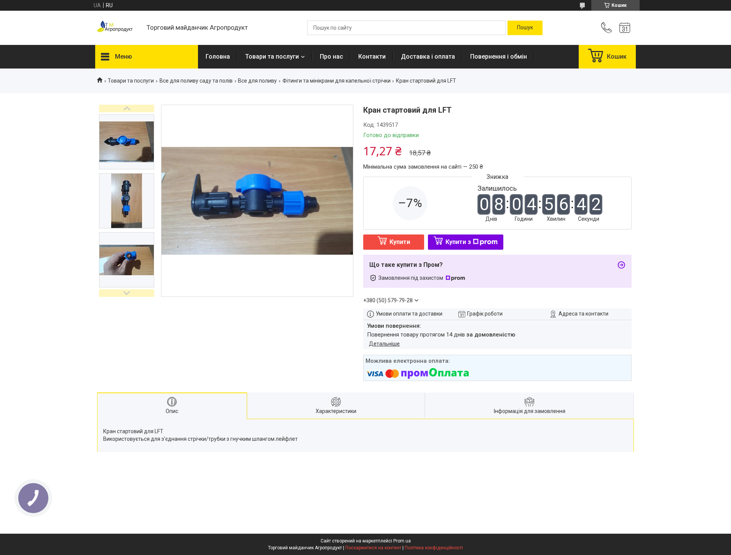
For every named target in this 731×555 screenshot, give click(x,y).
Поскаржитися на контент (373, 547)
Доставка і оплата (428, 56)
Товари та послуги (272, 56)
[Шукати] (525, 28)
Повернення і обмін (498, 56)
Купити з (458, 242)
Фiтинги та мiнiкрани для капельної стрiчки (337, 81)
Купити (399, 242)
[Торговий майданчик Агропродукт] (117, 28)
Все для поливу (257, 81)
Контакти (372, 56)
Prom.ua (402, 541)
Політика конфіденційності (434, 547)
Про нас (331, 56)
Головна (218, 56)
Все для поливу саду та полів (196, 81)
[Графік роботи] (624, 27)
